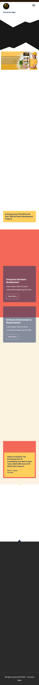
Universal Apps (9, 12)
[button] (34, 5)
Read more (12, 296)
